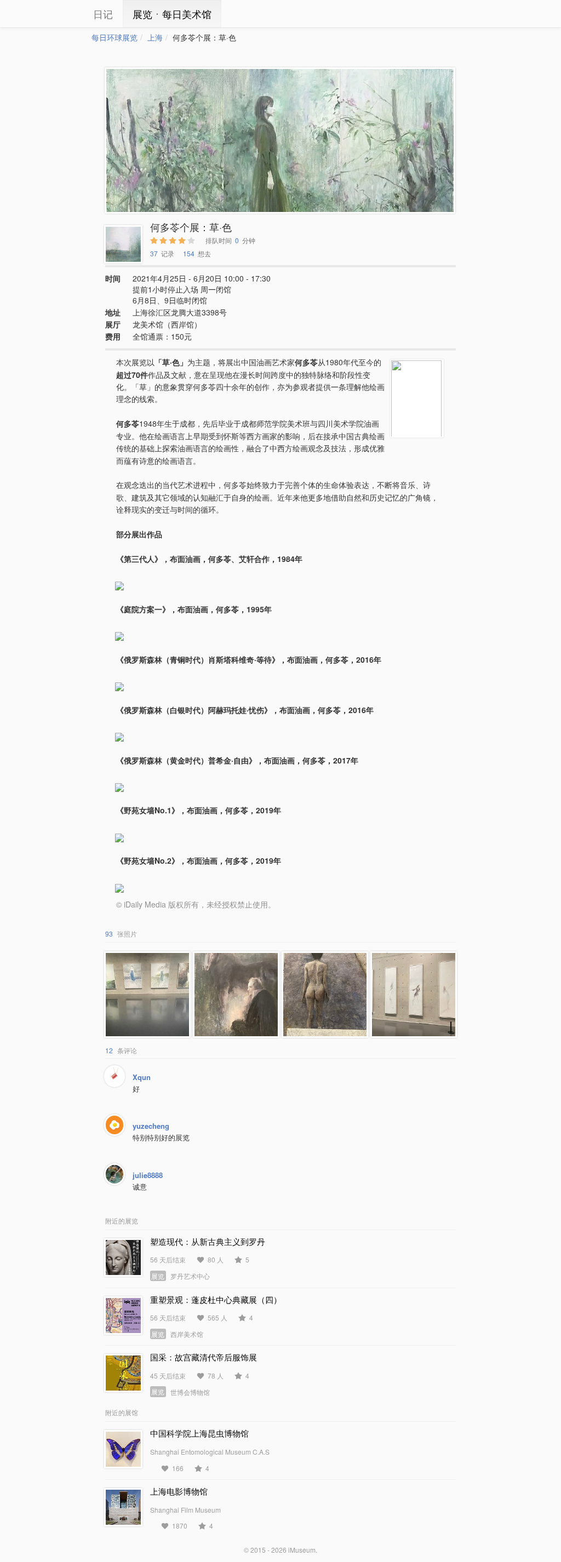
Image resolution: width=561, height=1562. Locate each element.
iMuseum (302, 1549)
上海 (155, 37)
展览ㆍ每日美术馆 (172, 14)
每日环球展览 (114, 37)
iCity (58, 13)
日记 (103, 14)
